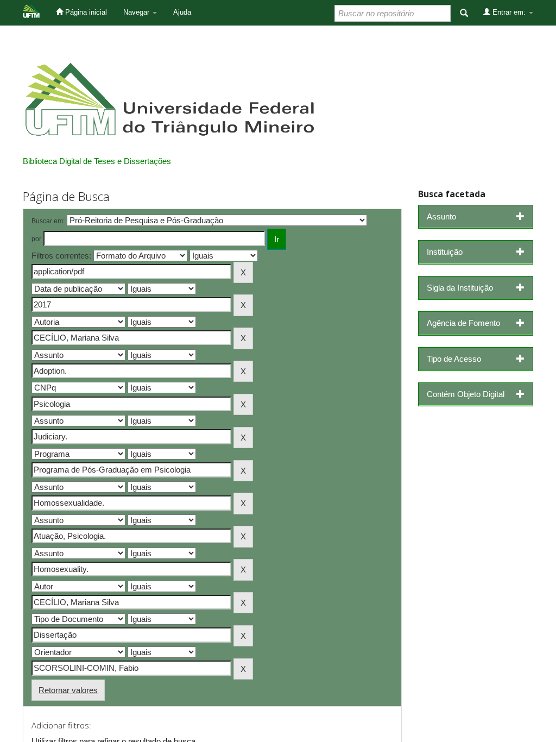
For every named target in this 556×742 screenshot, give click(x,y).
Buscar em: (48, 221)
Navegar (137, 12)
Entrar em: (509, 12)
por (36, 239)
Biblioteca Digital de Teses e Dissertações (97, 161)
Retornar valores (68, 690)
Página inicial (85, 12)
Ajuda (182, 12)
